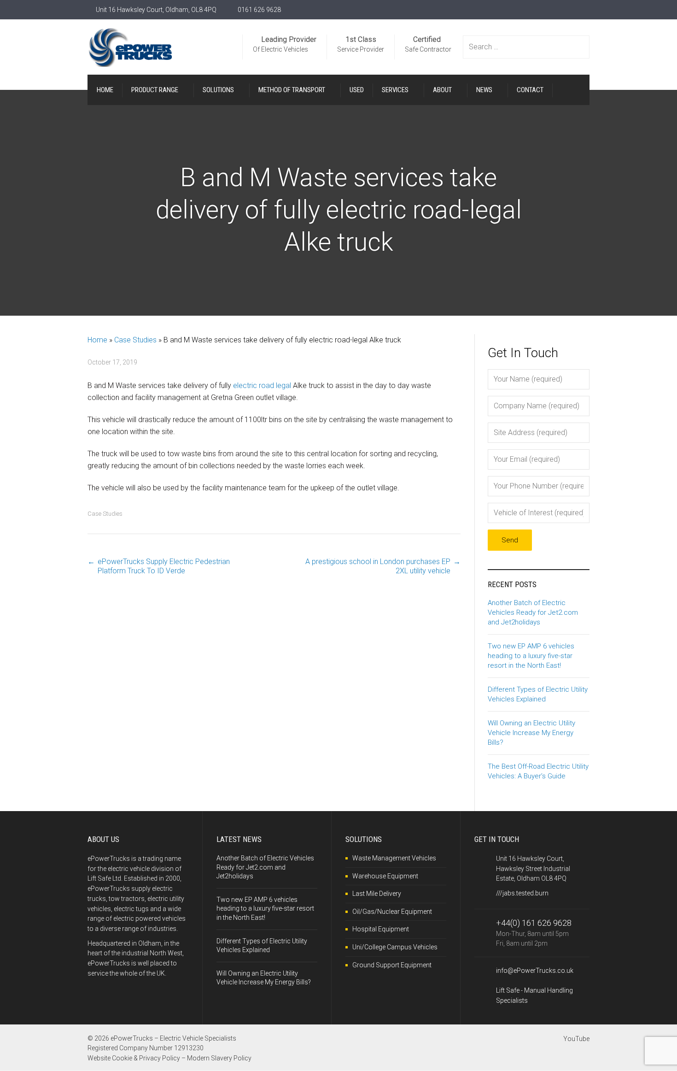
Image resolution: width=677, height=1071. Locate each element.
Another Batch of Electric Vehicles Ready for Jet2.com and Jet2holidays (533, 612)
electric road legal (262, 385)
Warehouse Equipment (385, 876)
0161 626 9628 (259, 9)
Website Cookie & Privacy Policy (134, 1058)
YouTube (576, 1038)
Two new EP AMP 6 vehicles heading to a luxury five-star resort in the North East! (531, 656)
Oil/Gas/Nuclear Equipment (392, 911)
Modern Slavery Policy (219, 1058)
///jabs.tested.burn (522, 893)
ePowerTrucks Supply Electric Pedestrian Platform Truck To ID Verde (164, 566)
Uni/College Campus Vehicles (395, 947)
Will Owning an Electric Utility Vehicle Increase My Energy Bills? (531, 733)
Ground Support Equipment (392, 965)
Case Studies (135, 339)
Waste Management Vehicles (394, 858)
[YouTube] (567, 9)
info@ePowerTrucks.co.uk (534, 970)
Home (97, 339)
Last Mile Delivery (376, 893)
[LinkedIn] (586, 9)
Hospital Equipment (380, 929)
